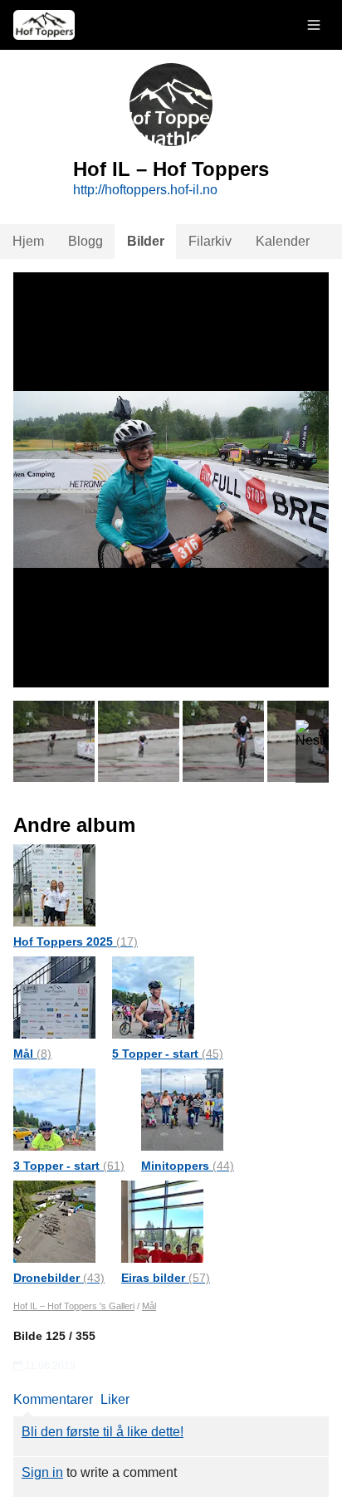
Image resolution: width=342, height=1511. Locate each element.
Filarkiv (210, 241)
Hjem (28, 241)
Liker (114, 1399)
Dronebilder (59, 1277)
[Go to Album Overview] (54, 885)
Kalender (283, 241)
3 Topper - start (69, 1165)
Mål (32, 1053)
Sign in (42, 1472)
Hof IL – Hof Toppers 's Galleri (73, 1306)
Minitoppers (187, 1165)
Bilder (145, 241)
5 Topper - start (167, 1053)
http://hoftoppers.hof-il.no (145, 190)
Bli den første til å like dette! (102, 1432)
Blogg (85, 241)
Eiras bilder (165, 1277)
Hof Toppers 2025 (75, 941)
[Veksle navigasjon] (314, 25)
